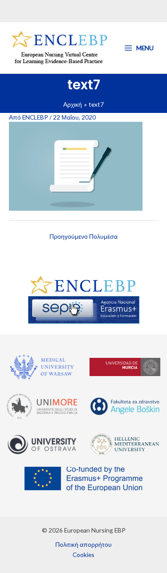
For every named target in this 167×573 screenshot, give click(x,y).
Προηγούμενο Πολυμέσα (83, 236)
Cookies (83, 554)
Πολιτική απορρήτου (83, 544)
